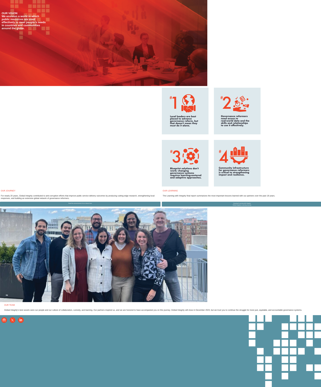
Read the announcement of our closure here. (80, 203)
